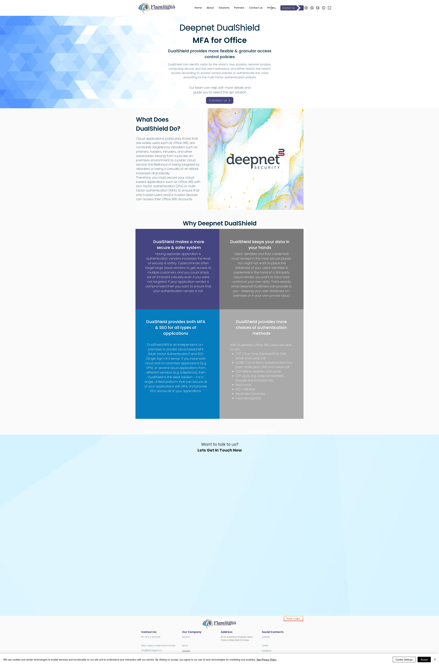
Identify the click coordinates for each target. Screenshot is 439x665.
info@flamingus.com (151, 650)
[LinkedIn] (306, 8)
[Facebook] (317, 8)
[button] (224, 8)
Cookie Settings (404, 659)
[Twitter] (312, 8)
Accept (424, 659)
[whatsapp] (329, 8)
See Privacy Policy (266, 659)
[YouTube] (323, 8)
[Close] (435, 659)
